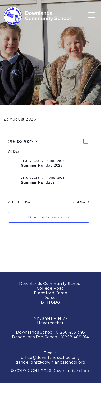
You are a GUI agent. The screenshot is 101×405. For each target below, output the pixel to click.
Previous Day (21, 202)
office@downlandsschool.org (50, 357)
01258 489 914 (75, 337)
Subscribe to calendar (46, 217)
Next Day (79, 202)
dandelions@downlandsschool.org (50, 362)
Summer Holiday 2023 (42, 165)
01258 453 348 (70, 332)
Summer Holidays (38, 182)
